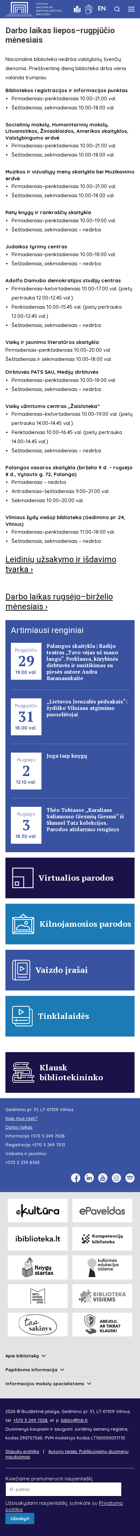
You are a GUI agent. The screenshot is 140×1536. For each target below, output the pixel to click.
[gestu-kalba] (89, 8)
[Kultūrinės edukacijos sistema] (102, 1267)
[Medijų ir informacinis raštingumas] (102, 1324)
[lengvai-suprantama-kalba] (77, 8)
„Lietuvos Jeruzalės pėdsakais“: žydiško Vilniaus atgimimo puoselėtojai (87, 708)
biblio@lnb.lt (74, 1420)
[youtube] (102, 1178)
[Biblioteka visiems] (102, 1296)
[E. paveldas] (102, 1210)
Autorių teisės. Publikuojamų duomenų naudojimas (66, 1454)
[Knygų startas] (38, 1267)
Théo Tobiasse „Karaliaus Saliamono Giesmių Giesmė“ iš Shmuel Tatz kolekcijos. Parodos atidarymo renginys (85, 819)
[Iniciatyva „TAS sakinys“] (38, 1324)
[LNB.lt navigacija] (131, 9)
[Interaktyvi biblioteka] (38, 1239)
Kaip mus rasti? (21, 1118)
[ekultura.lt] (38, 1210)
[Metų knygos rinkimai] (38, 1296)
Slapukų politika (22, 1451)
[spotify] (130, 1178)
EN (102, 8)
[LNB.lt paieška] (117, 9)
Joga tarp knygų (67, 755)
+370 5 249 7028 (48, 1136)
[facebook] (75, 1178)
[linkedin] (89, 1178)
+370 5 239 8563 (22, 1162)
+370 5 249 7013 (48, 1144)
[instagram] (116, 1178)
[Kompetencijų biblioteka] (102, 1239)
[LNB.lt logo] (33, 9)
